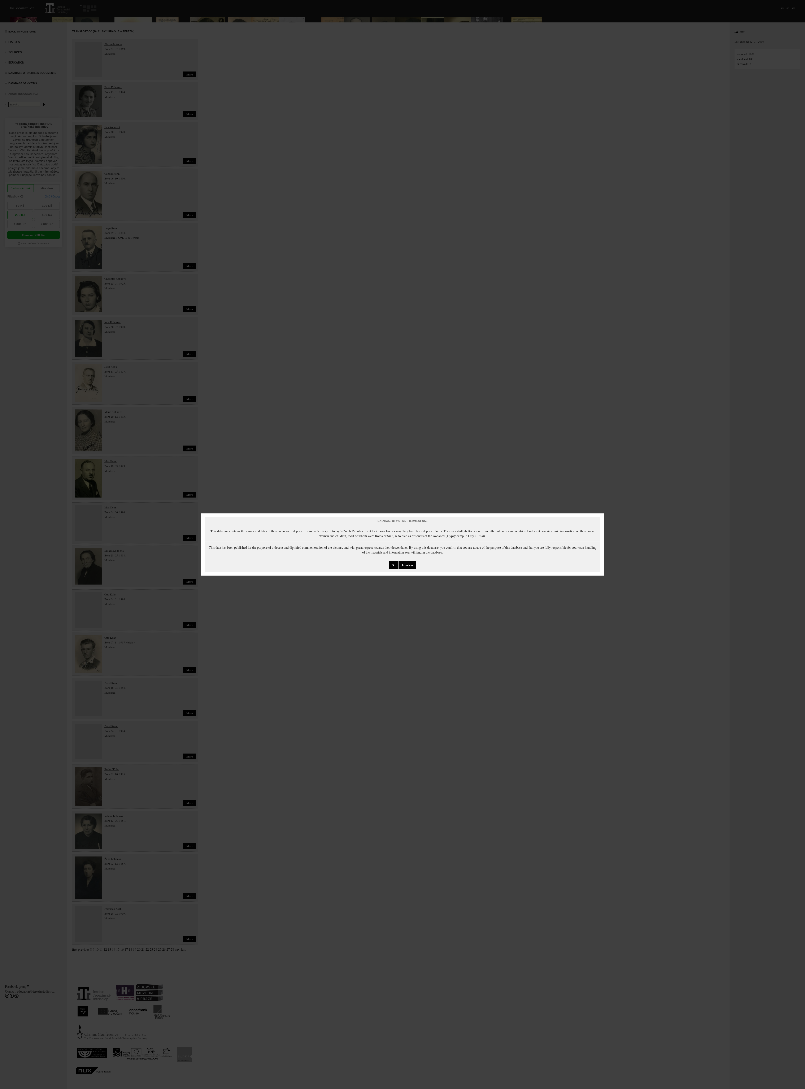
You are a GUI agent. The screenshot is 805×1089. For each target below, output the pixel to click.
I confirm (407, 565)
